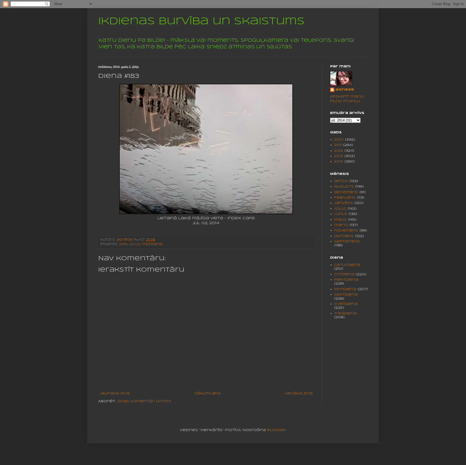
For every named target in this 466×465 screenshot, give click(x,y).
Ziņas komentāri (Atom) (144, 401)
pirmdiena (345, 289)
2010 (339, 139)
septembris (347, 241)
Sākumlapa (207, 393)
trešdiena (152, 244)
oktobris (344, 236)
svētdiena (346, 304)
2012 (338, 150)
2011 (338, 145)
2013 (338, 156)
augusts (344, 186)
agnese (344, 89)
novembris (346, 230)
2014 (123, 244)
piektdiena (346, 279)
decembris (346, 192)
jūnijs (340, 214)
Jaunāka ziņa (114, 393)
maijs (340, 219)
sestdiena (346, 294)
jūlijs (134, 244)
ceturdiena (347, 264)
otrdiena (344, 274)
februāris (345, 197)
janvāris (343, 203)
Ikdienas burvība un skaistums (201, 21)
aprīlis (341, 181)
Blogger (276, 430)
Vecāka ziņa (299, 393)
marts (341, 225)
